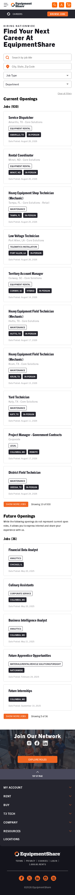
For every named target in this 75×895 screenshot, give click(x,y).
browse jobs (57, 14)
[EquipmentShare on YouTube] (53, 878)
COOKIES (43, 860)
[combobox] (37, 66)
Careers (17, 14)
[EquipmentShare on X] (29, 878)
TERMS (19, 860)
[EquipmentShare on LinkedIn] (45, 744)
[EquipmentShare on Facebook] (37, 744)
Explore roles (37, 759)
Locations (11, 839)
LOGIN (54, 860)
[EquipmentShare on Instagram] (29, 744)
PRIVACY (30, 860)
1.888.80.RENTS (37, 864)
